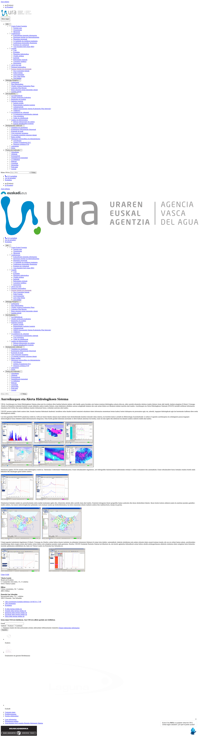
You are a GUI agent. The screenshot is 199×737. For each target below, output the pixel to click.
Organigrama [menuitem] (17, 30)
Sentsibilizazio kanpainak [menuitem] (19, 158)
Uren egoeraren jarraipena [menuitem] (19, 133)
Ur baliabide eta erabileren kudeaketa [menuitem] (25, 41)
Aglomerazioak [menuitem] (18, 107)
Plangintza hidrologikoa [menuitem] (21, 54)
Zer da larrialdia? (10, 178)
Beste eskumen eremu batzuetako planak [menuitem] (24, 90)
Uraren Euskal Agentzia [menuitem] (19, 26)
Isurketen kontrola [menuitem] (17, 101)
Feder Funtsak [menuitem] (18, 73)
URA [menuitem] (7, 24)
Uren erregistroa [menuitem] (18, 116)
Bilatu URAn (5, 172)
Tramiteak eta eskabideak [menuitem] (19, 127)
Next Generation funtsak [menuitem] (21, 71)
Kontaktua (8, 180)
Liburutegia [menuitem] (15, 146)
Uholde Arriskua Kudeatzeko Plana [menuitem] (22, 86)
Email (3, 623)
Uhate (3, 574)
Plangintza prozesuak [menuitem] (20, 39)
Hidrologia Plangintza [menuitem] (12, 80)
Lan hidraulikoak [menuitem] (16, 96)
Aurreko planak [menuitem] (16, 91)
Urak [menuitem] (15, 50)
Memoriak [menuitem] (16, 32)
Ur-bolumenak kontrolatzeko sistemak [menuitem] (25, 114)
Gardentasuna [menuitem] (15, 33)
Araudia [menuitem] (13, 48)
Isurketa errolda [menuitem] (18, 103)
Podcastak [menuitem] (14, 167)
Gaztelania (18, 626)
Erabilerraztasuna (10, 714)
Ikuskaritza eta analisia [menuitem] (18, 99)
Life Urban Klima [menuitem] (19, 76)
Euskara (10, 626)
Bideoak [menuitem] (14, 161)
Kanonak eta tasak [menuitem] (17, 131)
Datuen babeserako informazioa (69, 628)
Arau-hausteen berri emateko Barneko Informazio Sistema (24, 723)
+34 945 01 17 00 (23, 602)
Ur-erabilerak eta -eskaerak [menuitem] (20, 112)
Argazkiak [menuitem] (14, 163)
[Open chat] (193, 731)
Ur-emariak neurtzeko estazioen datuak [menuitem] (24, 135)
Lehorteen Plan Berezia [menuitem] (19, 88)
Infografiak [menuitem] (14, 165)
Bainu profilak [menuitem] (16, 137)
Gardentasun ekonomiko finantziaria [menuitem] (25, 43)
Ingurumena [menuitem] (17, 63)
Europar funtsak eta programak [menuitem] (21, 69)
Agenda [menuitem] (13, 169)
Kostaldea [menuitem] (16, 52)
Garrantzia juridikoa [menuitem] (19, 61)
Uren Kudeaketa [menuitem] (11, 93)
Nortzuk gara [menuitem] (17, 28)
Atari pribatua (5, 189)
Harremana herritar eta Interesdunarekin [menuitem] (26, 37)
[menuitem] (11, 176)
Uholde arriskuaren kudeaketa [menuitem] (21, 97)
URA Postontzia (10, 603)
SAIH (7, 574)
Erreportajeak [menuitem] (15, 156)
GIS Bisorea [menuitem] (17, 141)
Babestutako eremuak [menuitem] (20, 60)
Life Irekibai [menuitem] (17, 78)
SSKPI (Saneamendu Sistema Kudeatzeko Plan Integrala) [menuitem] (32, 109)
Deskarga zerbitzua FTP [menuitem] (21, 144)
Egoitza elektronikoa (11, 716)
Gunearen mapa (10, 712)
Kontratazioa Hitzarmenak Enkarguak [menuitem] (23, 129)
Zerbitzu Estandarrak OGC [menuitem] (22, 142)
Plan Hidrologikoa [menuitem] (17, 84)
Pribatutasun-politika (11, 721)
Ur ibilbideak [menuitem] (15, 159)
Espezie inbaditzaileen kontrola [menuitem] (23, 123)
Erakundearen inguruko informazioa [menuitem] (25, 35)
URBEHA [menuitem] (16, 110)
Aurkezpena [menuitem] (15, 82)
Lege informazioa (10, 719)
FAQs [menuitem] (13, 148)
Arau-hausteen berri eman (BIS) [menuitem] (23, 46)
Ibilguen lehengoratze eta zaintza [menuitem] (24, 122)
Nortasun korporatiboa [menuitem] (18, 67)
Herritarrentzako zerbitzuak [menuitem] (14, 125)
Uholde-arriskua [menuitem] (18, 56)
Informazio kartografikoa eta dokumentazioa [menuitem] (25, 139)
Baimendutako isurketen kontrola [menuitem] (24, 105)
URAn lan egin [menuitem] (16, 65)
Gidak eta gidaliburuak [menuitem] (20, 118)
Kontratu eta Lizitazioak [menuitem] (21, 45)
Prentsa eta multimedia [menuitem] (13, 150)
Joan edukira (5, 2)
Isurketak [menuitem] (16, 58)
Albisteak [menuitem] (14, 154)
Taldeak (3, 626)
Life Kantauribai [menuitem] (18, 74)
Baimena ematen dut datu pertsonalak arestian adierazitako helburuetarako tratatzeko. (41, 628)
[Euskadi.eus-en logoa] (14, 194)
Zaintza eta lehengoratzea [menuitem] (19, 120)
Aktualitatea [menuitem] (15, 152)
